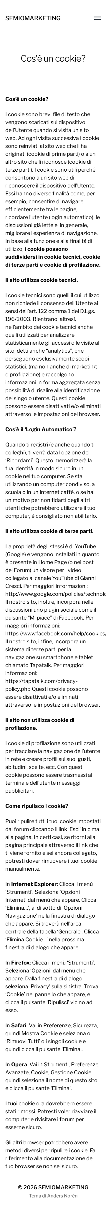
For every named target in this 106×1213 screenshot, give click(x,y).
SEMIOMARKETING (33, 18)
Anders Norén (62, 1196)
